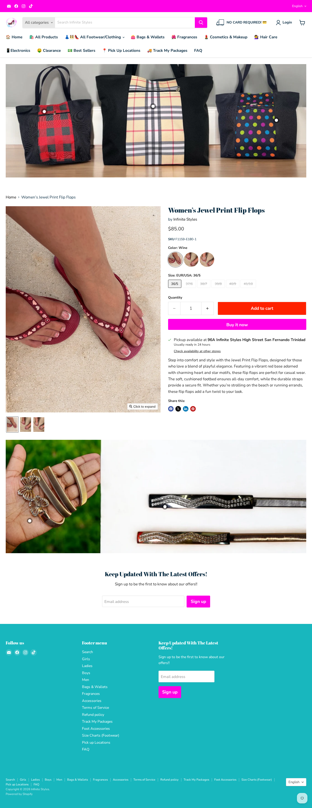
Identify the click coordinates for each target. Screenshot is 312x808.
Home (11, 197)
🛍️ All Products (43, 37)
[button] (285, 22)
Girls (86, 659)
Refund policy (93, 714)
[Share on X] (178, 409)
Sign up (198, 602)
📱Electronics (18, 50)
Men (85, 679)
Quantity (175, 298)
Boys (86, 672)
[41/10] (249, 289)
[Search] (201, 22)
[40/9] (233, 289)
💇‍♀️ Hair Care (265, 37)
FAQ (198, 50)
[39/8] (219, 289)
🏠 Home (14, 37)
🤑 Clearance (49, 50)
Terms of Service (95, 707)
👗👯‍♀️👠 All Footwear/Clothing (93, 37)
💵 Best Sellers (81, 50)
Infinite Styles (185, 219)
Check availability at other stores (197, 351)
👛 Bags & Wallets (147, 37)
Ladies (87, 665)
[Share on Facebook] (171, 409)
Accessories (91, 700)
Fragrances (91, 693)
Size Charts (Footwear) (100, 735)
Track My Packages (97, 721)
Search (87, 651)
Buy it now (237, 325)
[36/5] (175, 289)
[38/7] (204, 289)
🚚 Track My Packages (167, 50)
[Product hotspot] (276, 120)
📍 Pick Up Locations (121, 50)
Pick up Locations (96, 742)
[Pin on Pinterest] (193, 409)
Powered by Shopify (19, 794)
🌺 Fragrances (184, 37)
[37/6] (189, 289)
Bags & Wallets (95, 686)
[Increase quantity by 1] (207, 308)
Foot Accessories (96, 728)
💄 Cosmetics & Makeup (225, 37)
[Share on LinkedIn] (185, 409)
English (297, 6)
